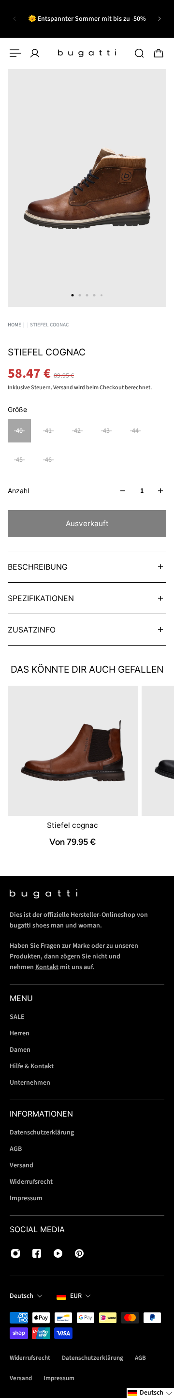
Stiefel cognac (72, 825)
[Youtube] (58, 1253)
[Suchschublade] (139, 53)
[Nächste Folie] (159, 19)
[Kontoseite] (34, 53)
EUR (76, 1296)
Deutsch (21, 1296)
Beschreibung (38, 567)
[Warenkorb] (158, 53)
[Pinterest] (79, 1253)
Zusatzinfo (32, 629)
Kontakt (46, 967)
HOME (14, 324)
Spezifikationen (41, 598)
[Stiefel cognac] (73, 751)
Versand (63, 387)
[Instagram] (15, 1253)
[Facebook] (36, 1253)
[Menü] (15, 53)
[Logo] (87, 53)
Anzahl (18, 490)
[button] (150, 1393)
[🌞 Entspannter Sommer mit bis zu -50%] (87, 19)
